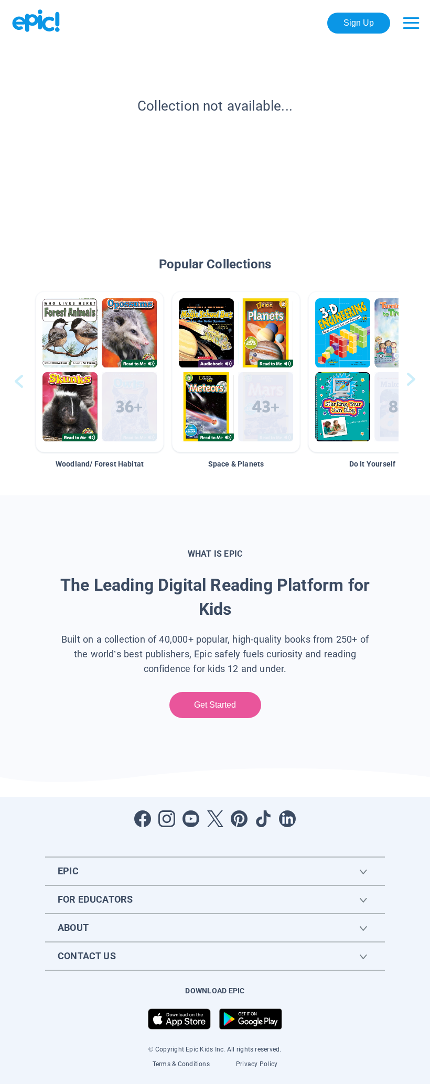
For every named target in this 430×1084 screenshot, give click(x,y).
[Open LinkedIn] (287, 818)
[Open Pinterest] (239, 818)
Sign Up (359, 22)
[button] (100, 371)
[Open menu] (411, 23)
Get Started (215, 704)
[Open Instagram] (166, 818)
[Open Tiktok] (263, 818)
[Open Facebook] (142, 818)
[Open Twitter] (215, 818)
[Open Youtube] (190, 818)
